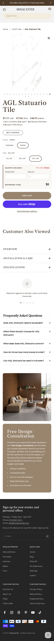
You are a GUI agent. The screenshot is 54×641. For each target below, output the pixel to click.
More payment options (27, 211)
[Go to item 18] (28, 96)
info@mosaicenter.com (19, 523)
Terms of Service (37, 603)
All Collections (36, 566)
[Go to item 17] (25, 96)
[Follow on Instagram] (12, 612)
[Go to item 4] (13, 94)
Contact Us (8, 589)
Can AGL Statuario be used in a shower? (23, 361)
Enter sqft (10, 172)
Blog (32, 557)
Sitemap (33, 571)
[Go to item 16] (49, 94)
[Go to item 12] (37, 94)
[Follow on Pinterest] (26, 612)
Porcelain (7, 557)
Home (5, 29)
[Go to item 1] (4, 94)
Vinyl (5, 571)
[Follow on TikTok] (40, 612)
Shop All (33, 561)
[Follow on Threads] (19, 612)
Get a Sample (13, 133)
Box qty (31, 172)
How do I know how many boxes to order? (24, 352)
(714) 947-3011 (16, 520)
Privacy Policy (36, 589)
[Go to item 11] (34, 94)
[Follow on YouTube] (33, 612)
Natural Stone (9, 552)
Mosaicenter (14, 633)
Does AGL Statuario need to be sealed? (23, 323)
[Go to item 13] (40, 94)
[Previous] (3, 2)
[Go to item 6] (19, 94)
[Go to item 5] (16, 94)
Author (33, 576)
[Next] (50, 2)
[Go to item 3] (10, 94)
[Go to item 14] (43, 94)
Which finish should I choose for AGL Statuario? (21, 333)
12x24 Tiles (17, 29)
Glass (5, 566)
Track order (8, 603)
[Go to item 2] (7, 94)
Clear (46, 16)
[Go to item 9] (28, 94)
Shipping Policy (36, 599)
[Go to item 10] (31, 94)
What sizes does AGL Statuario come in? (23, 343)
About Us (7, 594)
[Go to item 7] (22, 94)
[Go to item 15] (46, 94)
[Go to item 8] (25, 94)
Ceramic (6, 561)
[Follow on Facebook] (5, 612)
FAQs (5, 599)
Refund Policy (36, 594)
